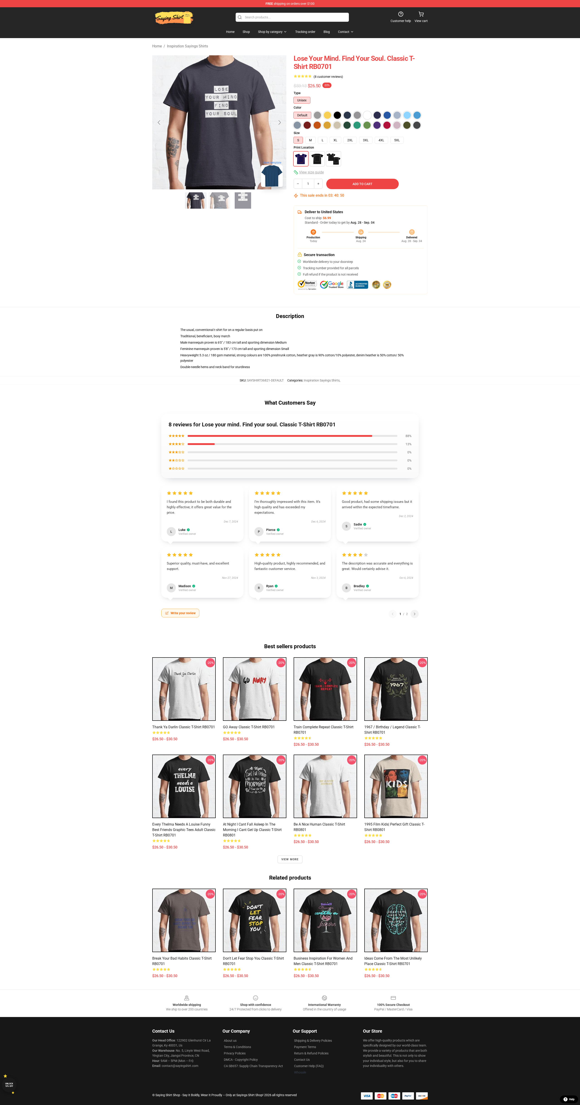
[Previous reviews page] (393, 614)
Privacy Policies (235, 1053)
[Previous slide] (159, 122)
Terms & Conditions (237, 1047)
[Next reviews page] (415, 614)
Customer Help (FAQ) (309, 1066)
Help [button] (572, 1099)
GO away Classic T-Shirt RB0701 (249, 727)
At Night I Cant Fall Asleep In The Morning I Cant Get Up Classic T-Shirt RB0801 (252, 829)
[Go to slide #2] (219, 200)
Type (297, 93)
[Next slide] (279, 122)
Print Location (304, 147)
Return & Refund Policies (311, 1053)
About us (230, 1040)
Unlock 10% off (9, 1085)
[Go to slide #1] (196, 200)
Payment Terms (305, 1047)
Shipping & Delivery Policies (313, 1040)
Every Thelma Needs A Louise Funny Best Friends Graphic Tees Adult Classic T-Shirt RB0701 (183, 829)
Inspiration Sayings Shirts (187, 46)
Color (297, 107)
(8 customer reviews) (328, 76)
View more (290, 859)
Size (297, 133)
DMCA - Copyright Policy (241, 1059)
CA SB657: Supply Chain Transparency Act (253, 1066)
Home (157, 46)
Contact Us (302, 1059)
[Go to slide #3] (243, 200)
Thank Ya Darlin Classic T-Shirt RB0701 (183, 727)
